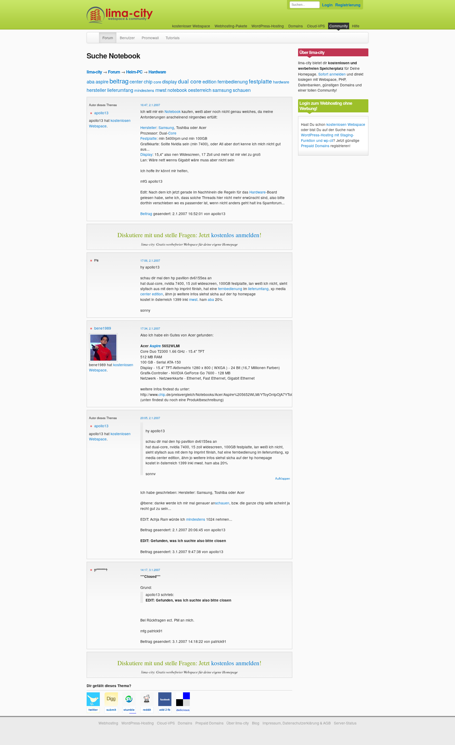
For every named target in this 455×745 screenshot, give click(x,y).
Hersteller (148, 127)
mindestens (144, 90)
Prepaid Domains (315, 145)
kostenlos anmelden (235, 235)
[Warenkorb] (363, 23)
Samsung (166, 127)
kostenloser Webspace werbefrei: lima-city (139, 15)
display (169, 81)
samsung (222, 89)
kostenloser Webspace (191, 25)
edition (209, 81)
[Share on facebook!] (167, 710)
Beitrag (146, 213)
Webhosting (108, 723)
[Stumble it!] (131, 710)
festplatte (260, 81)
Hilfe (355, 25)
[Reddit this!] (149, 710)
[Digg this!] (113, 710)
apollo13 (101, 112)
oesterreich (199, 89)
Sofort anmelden (332, 74)
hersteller (96, 89)
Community (338, 25)
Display (146, 154)
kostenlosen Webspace (346, 124)
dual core (189, 81)
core (157, 82)
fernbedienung (232, 81)
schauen (242, 89)
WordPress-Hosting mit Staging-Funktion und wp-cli (327, 137)
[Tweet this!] (96, 710)
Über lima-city (237, 723)
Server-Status (345, 723)
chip (148, 81)
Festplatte (148, 138)
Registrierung (347, 4)
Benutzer (127, 37)
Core (172, 133)
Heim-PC (134, 72)
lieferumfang (120, 89)
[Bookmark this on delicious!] (184, 710)
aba (91, 81)
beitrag (119, 80)
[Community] (95, 35)
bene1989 (102, 328)
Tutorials (173, 37)
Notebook (173, 111)
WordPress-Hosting (267, 25)
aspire (102, 81)
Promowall (150, 37)
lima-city (94, 72)
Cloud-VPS (316, 25)
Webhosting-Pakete (231, 25)
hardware (281, 82)
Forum (107, 37)
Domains (295, 25)
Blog (255, 723)
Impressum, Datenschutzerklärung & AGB (297, 723)
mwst (160, 89)
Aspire (155, 345)
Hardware (157, 72)
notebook (177, 89)
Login (327, 4)
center (136, 81)
